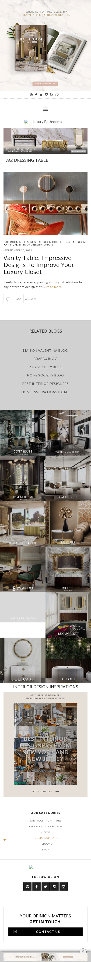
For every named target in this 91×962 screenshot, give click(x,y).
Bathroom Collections (53, 241)
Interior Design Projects (35, 244)
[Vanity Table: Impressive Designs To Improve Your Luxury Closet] (46, 203)
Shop (45, 849)
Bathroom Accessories (20, 241)
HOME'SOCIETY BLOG (45, 375)
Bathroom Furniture (45, 820)
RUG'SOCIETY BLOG (46, 367)
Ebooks (47, 843)
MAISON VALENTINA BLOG (45, 350)
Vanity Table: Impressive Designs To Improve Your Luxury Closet (39, 264)
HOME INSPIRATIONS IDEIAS (45, 392)
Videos (45, 832)
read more (54, 287)
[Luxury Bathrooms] (45, 124)
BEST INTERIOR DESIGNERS (45, 384)
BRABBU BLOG (46, 359)
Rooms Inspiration (47, 837)
